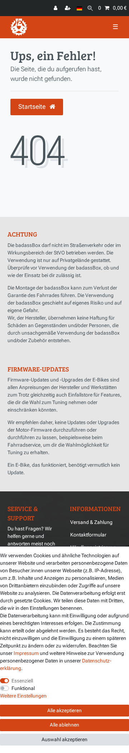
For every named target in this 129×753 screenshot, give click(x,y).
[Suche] (90, 8)
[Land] (79, 8)
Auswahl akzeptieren (64, 739)
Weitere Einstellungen (23, 696)
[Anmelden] (56, 8)
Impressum (26, 653)
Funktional (23, 688)
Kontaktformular (88, 535)
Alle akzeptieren (64, 710)
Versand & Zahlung (91, 522)
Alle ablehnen (64, 725)
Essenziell (22, 681)
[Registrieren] (68, 8)
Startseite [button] (32, 106)
